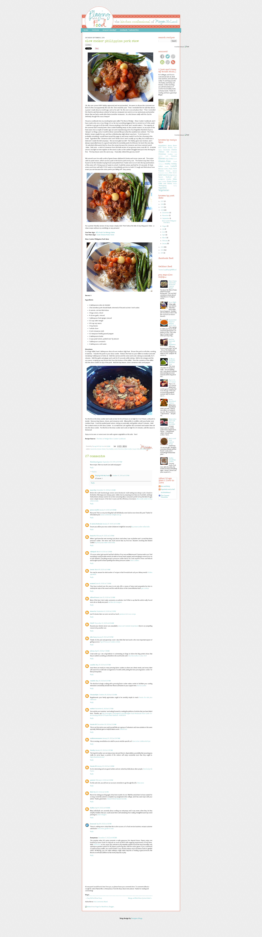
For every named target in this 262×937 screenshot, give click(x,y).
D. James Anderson (96, 524)
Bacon (170, 145)
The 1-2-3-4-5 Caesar (172, 381)
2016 (162, 204)
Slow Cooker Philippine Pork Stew (169, 221)
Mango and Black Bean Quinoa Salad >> (140, 898)
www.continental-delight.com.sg (111, 515)
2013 (162, 247)
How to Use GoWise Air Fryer (141, 741)
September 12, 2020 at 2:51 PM (106, 611)
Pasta (170, 169)
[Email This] (118, 446)
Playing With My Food (102, 475)
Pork (119, 449)
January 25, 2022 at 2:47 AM (104, 750)
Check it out (123, 729)
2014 (162, 210)
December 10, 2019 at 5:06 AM (106, 490)
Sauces (160, 177)
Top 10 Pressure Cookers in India (110, 642)
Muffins (166, 169)
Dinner (99, 449)
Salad (160, 175)
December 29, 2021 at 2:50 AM (106, 724)
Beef (159, 147)
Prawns (168, 171)
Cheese (174, 150)
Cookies (170, 154)
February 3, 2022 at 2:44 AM (104, 780)
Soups (169, 181)
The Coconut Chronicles (165, 496)
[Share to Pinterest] (126, 446)
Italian (160, 166)
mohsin (92, 708)
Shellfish (168, 179)
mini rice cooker (141, 685)
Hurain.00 (93, 724)
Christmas (162, 154)
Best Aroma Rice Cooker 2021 (138, 656)
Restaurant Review (163, 173)
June (163, 232)
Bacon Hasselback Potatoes (172, 401)
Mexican (161, 169)
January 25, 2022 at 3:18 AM (105, 766)
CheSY (92, 623)
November (165, 215)
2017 (162, 201)
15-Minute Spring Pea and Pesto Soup (172, 361)
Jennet (92, 569)
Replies (94, 472)
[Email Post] (114, 446)
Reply (91, 467)
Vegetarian (163, 190)
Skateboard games (96, 462)
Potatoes (161, 171)
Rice (122, 449)
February (165, 241)
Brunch (170, 147)
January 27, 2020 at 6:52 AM (111, 524)
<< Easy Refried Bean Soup (94, 898)
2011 (162, 253)
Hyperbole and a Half (168, 489)
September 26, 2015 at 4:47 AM (112, 462)
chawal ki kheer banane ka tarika (116, 799)
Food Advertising (178, 46)
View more (140, 783)
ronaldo (92, 665)
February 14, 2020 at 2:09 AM (105, 536)
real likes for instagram (115, 602)
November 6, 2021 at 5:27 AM (104, 708)
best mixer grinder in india (105, 828)
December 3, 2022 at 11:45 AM (107, 838)
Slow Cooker (128, 449)
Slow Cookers (134, 560)
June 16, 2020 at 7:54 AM (103, 583)
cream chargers (102, 815)
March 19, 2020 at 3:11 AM (102, 569)
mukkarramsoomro (96, 738)
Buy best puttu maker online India (105, 542)
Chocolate (174, 152)
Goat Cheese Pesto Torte (105, 235)
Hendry (92, 750)
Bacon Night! (172, 302)
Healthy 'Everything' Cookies (172, 459)
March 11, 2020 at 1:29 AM (104, 552)
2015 (162, 207)
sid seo (92, 651)
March (164, 238)
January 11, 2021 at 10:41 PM (105, 637)
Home (86, 30)
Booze (165, 147)
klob (91, 792)
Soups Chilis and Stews (139, 449)
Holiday (174, 164)
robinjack (93, 552)
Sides (175, 179)
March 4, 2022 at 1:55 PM (100, 792)
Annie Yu (93, 536)
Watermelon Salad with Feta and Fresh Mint (172, 421)
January (164, 243)
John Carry (93, 637)
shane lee (93, 611)
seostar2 (92, 583)
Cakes (160, 149)
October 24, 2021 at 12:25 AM (108, 695)
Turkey (175, 185)
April (164, 235)
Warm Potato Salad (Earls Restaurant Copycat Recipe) (173, 284)
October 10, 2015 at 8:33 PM (120, 475)
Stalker (92, 808)
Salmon (174, 175)
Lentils (167, 166)
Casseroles (93, 449)
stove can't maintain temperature (128, 626)
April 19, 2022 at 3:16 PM (104, 824)
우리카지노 (97, 844)
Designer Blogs (136, 918)
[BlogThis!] (120, 446)
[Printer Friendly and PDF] (88, 45)
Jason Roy (93, 490)
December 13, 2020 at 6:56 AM (104, 623)
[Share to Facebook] (124, 446)
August (164, 226)
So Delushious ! (166, 492)
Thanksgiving (162, 185)
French (175, 158)
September (166, 218)
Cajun (175, 147)
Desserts (174, 156)
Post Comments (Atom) (101, 902)
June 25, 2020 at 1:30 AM (107, 597)
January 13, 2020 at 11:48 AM (107, 510)
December (165, 213)
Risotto (175, 173)
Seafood (168, 177)
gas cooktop (145, 588)
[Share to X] (122, 446)
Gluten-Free (105, 449)
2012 (162, 250)
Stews (148, 449)
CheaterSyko (94, 695)
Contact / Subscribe (129, 30)
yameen (92, 780)
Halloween (161, 164)
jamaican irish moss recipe (128, 614)
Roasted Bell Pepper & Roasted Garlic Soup (172, 322)
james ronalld (94, 510)
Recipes (95, 30)
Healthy (111, 449)
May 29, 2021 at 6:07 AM (103, 665)
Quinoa (175, 171)
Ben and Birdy (165, 486)
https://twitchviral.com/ (97, 757)
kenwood (93, 824)
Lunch (115, 449)
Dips (167, 159)
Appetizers (162, 145)
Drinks (171, 159)
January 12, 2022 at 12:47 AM (111, 738)
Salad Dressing (167, 175)
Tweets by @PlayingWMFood (167, 270)
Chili (167, 152)
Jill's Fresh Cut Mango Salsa (105, 232)
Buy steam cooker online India (140, 527)
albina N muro (94, 597)
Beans (175, 145)
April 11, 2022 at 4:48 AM (102, 808)
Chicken (161, 152)
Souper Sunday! (109, 30)
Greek (175, 161)
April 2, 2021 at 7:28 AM (102, 651)
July (163, 229)
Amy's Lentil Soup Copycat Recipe (172, 441)
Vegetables (162, 188)
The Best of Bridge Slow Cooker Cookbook (111, 439)
